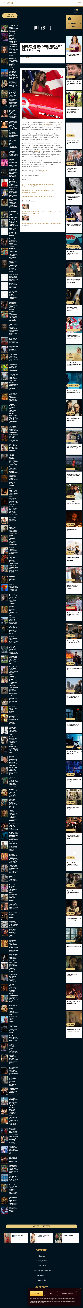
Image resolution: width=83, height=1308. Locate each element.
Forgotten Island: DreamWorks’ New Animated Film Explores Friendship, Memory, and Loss (13, 253)
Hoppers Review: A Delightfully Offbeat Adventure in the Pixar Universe (12, 409)
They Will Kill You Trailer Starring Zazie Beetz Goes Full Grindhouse (13, 501)
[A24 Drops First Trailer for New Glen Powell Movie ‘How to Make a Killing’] (4, 629)
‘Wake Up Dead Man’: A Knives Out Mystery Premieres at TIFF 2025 (13, 957)
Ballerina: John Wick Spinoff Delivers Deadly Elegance (74, 391)
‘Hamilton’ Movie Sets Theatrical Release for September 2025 (12, 1111)
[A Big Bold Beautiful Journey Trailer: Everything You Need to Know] (74, 99)
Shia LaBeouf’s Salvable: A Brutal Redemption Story (74, 447)
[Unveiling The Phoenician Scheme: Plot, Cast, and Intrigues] (74, 353)
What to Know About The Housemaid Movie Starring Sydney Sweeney (13, 771)
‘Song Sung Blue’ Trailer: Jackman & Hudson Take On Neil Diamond (12, 933)
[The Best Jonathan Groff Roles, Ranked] (74, 769)
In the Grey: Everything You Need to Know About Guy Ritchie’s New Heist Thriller (13, 376)
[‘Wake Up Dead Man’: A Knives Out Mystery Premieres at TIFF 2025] (4, 957)
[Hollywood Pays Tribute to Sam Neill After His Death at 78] (4, 154)
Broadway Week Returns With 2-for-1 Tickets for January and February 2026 (13, 510)
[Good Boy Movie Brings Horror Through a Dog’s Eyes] (4, 1038)
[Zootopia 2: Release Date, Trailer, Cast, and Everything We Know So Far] (4, 1149)
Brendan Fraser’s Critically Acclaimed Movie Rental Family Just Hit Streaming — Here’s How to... (13, 459)
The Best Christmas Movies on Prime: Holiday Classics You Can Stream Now (13, 611)
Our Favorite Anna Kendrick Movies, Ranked (72, 586)
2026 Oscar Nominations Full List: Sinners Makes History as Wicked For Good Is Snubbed (13, 480)
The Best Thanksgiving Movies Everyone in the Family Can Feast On (13, 640)
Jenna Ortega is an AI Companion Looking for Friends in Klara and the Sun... (13, 204)
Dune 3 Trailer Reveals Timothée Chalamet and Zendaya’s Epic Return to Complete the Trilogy (13, 266)
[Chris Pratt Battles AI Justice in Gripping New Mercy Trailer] (4, 620)
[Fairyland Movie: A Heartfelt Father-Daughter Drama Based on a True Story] (4, 1047)
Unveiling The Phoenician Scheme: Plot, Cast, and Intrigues (74, 364)
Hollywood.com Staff (28, 62)
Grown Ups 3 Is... (68, 1235)
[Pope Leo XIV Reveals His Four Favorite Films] (4, 701)
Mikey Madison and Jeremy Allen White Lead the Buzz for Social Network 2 (13, 1140)
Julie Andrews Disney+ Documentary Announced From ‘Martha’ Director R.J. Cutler (13, 104)
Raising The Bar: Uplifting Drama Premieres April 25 (72, 864)
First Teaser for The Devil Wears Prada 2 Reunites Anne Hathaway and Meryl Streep (13, 691)
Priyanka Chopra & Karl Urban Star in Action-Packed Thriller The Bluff (13, 492)
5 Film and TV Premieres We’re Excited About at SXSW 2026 (13, 357)
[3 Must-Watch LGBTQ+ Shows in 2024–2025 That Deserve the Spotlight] (74, 269)
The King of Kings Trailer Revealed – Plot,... (74, 1002)
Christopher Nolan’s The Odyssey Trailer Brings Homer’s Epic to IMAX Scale (13, 529)
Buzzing (70, 302)
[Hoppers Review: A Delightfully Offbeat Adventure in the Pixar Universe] (4, 407)
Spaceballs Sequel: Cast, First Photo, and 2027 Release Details (13, 924)
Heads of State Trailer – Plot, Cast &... (73, 808)
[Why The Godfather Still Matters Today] (74, 408)
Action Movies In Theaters (72, 975)
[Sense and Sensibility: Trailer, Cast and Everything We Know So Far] (4, 133)
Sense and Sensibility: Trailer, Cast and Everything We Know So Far (13, 134)
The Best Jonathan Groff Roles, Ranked (74, 780)
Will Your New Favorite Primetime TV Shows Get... (73, 837)
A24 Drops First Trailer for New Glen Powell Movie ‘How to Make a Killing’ (13, 629)
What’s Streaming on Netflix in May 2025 (73, 725)
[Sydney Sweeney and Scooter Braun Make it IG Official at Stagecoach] (74, 131)
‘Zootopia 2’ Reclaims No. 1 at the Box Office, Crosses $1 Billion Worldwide (13, 569)
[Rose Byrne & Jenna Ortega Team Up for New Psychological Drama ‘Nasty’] (4, 124)
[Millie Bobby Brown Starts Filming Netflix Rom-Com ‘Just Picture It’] (4, 906)
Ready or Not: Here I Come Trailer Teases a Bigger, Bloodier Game (13, 469)
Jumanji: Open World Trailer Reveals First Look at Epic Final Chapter (13, 94)
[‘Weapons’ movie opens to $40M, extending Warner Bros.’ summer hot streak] (4, 1080)
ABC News (38, 151)
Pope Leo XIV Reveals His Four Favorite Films (13, 701)
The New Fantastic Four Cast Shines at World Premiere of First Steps (13, 1178)
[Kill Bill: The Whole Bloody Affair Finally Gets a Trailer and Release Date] (4, 730)
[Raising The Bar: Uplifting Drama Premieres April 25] (74, 853)
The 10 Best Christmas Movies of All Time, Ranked (13, 520)
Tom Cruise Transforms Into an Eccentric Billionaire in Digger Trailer (13, 144)
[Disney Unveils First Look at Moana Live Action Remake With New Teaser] (4, 670)
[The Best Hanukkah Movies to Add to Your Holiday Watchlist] (4, 550)
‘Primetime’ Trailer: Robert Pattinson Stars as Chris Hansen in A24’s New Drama (13, 63)
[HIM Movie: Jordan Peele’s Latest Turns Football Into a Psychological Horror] (4, 1101)
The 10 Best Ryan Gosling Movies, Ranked (13, 1209)
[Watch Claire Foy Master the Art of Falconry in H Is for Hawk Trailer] (4, 749)
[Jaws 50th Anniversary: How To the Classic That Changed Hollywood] (74, 242)
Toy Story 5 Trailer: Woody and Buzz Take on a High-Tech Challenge (13, 447)
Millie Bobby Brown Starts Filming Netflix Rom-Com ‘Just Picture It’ (13, 906)
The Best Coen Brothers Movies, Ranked (13, 1019)
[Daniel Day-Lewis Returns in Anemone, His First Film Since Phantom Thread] (4, 1028)
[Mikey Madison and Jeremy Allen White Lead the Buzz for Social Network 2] (4, 1139)
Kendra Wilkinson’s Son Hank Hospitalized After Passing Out (41, 223)
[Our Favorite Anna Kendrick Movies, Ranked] (74, 575)
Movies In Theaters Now (74, 946)
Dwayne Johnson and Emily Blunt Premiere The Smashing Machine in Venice (13, 989)
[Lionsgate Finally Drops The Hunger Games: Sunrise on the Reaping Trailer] (4, 649)
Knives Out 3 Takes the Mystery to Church (12, 579)
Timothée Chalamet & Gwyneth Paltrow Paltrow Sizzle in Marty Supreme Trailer (13, 1060)
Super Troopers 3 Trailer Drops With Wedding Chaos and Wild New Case (13, 277)
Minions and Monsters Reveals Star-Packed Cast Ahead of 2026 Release (13, 232)
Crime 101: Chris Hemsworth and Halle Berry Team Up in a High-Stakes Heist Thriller (13, 782)
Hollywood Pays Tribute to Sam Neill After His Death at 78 (13, 153)
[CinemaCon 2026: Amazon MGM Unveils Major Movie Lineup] (4, 286)
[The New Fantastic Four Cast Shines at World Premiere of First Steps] (4, 1178)
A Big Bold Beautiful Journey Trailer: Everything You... (73, 111)
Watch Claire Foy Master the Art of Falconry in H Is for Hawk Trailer (13, 749)
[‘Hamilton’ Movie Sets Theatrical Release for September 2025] (4, 1110)
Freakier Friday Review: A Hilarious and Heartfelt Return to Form (13, 1091)
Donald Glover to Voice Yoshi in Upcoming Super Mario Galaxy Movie (13, 367)
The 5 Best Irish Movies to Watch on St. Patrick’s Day (13, 349)
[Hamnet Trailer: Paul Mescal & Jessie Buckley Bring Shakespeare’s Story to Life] (4, 868)
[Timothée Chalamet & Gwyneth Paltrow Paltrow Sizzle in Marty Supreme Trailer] (4, 1058)
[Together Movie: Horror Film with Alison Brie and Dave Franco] (74, 881)
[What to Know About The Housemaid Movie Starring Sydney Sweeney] (4, 770)
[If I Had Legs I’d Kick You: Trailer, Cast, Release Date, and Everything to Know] (4, 1070)
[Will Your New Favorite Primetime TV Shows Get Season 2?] (74, 825)
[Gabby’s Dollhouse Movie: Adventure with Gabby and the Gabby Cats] (74, 325)
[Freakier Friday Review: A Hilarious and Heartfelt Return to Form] (4, 1091)
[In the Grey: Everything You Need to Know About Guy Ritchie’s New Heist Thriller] (4, 376)
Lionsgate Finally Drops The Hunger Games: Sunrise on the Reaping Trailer (13, 650)
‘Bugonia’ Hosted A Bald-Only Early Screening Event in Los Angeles (13, 793)
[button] (78, 1290)
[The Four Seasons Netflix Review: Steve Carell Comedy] (74, 603)
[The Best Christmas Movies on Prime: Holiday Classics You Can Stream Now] (4, 609)
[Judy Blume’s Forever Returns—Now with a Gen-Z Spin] (74, 464)
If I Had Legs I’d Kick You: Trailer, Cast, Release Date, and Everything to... (13, 1071)
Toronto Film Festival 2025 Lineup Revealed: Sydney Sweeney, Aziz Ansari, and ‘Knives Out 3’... (13, 1190)
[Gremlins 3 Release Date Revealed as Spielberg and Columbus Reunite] (4, 740)
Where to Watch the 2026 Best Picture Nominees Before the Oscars (13, 386)
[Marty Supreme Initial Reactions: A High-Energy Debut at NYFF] (4, 878)
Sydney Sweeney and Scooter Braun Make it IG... (73, 142)
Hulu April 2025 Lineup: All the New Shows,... (73, 1030)
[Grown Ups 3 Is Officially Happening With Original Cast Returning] (4, 28)
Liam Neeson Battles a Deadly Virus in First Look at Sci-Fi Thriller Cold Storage (13, 1121)
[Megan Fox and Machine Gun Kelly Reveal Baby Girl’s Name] (74, 214)
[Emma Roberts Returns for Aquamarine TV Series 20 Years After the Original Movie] (4, 183)
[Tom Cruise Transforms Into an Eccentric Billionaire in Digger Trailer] (4, 143)
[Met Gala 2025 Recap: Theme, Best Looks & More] (74, 492)
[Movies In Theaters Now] (74, 936)
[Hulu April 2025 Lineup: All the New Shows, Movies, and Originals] (74, 1019)
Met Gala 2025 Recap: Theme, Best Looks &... (73, 502)
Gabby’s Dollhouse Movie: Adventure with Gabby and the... (73, 337)
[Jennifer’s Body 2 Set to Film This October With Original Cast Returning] (4, 113)
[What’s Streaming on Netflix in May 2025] (74, 714)
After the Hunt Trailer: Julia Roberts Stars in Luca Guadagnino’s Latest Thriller (13, 1201)
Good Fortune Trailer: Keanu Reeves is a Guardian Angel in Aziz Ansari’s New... (13, 1169)
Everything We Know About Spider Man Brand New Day (13, 340)
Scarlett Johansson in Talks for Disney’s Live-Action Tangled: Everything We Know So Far (13, 858)
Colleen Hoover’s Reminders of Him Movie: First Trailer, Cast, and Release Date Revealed (13, 815)
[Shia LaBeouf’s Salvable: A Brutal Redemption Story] (74, 436)
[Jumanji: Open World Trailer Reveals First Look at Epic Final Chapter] (4, 94)
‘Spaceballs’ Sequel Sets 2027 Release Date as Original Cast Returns (13, 242)
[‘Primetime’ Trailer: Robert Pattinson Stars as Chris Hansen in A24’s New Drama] (4, 61)
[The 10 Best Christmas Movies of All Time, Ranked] (4, 520)
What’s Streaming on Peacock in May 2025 (73, 697)
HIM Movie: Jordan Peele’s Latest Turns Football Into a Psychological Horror (13, 1101)
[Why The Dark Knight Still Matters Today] (74, 742)
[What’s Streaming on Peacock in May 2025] (74, 686)
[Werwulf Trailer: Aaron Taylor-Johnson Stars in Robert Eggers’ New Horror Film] (4, 172)
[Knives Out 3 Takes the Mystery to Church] (4, 579)
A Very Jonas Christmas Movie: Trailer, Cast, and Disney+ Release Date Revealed (13, 967)
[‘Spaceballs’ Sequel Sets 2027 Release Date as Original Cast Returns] (4, 242)
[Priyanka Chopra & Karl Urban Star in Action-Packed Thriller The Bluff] (4, 491)
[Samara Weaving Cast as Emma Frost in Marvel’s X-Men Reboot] (4, 84)
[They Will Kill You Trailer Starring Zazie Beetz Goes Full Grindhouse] (4, 501)
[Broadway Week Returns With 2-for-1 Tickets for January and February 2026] (4, 509)
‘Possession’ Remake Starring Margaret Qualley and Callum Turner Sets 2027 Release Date (13, 39)
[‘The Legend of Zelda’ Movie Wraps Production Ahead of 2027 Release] (4, 294)
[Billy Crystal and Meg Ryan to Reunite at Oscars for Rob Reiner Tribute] (4, 429)
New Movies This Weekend (72, 530)
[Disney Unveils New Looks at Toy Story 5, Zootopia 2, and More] (4, 998)
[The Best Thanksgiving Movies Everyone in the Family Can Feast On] (4, 639)
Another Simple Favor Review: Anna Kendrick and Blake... (74, 559)
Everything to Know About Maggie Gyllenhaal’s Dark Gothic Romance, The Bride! (13, 398)
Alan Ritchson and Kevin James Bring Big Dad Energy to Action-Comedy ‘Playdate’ (13, 719)
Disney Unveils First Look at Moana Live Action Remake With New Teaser (13, 670)
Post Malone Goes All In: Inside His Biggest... (74, 919)
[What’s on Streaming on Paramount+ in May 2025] (74, 631)
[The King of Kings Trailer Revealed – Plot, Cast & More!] (74, 992)
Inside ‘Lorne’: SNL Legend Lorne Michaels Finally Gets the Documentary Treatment (13, 419)
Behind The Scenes (73, 246)
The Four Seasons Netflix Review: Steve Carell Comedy (74, 614)
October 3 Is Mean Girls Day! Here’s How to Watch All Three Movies (13, 888)
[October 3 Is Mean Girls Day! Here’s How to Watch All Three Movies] (4, 888)
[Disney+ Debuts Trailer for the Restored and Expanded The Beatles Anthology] (4, 679)
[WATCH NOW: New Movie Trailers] (74, 658)
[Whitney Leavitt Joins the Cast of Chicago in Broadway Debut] (74, 44)
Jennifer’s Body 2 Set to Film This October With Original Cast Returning (13, 114)
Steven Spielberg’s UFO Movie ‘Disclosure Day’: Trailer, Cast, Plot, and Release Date (13, 540)
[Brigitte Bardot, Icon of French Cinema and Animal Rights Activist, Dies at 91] (74, 186)
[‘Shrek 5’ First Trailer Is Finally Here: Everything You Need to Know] (4, 214)
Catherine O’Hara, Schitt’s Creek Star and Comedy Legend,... (73, 170)
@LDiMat (45, 171)
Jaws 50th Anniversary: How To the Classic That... (74, 253)
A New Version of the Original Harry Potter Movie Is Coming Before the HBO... (13, 660)
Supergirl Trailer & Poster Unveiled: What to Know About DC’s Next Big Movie (13, 588)
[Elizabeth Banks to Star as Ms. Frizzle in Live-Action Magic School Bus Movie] (4, 192)
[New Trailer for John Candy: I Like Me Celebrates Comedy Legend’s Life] (4, 977)
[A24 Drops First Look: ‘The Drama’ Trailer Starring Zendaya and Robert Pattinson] (4, 597)
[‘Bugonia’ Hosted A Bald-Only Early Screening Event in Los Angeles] (4, 792)
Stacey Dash (47, 124)
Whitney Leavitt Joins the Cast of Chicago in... (74, 55)
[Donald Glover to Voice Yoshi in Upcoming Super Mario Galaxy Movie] (4, 367)
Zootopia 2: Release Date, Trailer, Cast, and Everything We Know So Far (13, 1150)
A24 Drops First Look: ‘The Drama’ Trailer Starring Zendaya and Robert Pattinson (13, 599)
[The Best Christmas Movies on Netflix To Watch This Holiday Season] (4, 559)
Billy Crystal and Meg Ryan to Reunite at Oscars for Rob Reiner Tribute (13, 429)
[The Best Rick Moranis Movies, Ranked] (4, 916)
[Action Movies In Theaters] (74, 964)
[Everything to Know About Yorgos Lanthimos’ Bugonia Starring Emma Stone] (4, 1008)
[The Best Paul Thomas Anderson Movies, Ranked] (4, 897)
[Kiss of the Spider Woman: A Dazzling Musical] (74, 297)
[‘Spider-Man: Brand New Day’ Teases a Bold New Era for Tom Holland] (4, 1131)
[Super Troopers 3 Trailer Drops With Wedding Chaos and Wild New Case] (4, 277)
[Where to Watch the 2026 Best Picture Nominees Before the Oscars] (4, 385)
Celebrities (71, 49)
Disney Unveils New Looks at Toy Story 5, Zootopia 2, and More (13, 998)
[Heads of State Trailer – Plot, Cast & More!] (74, 797)
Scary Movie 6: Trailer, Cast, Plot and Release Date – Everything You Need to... (13, 438)
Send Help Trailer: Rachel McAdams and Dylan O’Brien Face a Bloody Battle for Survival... (13, 846)
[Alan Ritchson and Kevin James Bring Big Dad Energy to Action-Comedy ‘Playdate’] (4, 718)
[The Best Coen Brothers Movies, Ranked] (4, 1019)
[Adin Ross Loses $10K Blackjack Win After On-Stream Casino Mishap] (74, 72)
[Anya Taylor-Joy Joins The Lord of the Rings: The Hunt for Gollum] (4, 223)
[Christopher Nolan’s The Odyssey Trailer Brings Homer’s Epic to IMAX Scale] (4, 528)
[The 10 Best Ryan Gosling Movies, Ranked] (4, 1210)
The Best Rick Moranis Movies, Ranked (13, 915)
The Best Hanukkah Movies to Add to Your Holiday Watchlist (13, 550)
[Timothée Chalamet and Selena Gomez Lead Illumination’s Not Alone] (4, 162)
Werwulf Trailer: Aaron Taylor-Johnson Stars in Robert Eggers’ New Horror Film (13, 173)
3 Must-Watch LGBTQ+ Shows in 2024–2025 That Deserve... (73, 281)
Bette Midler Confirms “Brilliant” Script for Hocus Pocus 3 (13, 827)
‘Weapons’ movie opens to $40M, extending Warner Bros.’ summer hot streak (13, 1081)
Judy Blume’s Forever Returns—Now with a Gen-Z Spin (73, 476)
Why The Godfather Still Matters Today (73, 419)
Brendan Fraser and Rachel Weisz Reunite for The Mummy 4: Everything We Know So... (13, 761)
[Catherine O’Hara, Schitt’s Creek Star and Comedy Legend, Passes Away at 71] (74, 158)
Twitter (59, 124)
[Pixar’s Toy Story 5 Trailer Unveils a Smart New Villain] (4, 709)
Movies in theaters (9, 16)
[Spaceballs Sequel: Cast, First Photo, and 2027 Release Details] (4, 924)
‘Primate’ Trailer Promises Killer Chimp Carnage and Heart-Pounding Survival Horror (13, 836)
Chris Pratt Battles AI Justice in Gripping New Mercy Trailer (13, 620)
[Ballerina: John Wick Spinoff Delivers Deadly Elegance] (74, 381)
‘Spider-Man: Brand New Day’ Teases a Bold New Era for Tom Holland (13, 1131)
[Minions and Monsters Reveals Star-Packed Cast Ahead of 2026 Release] (4, 231)
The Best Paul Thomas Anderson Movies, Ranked (13, 897)
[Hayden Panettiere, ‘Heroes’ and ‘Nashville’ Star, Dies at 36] (33, 1238)
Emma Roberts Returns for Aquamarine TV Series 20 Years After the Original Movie (13, 183)
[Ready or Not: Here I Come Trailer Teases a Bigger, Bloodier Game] (4, 470)
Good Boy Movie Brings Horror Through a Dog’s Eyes (13, 1038)
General (70, 746)
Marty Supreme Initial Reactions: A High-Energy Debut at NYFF (13, 878)
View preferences (67, 1293)
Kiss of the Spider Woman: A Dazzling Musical (72, 309)
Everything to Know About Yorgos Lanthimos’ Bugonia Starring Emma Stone (13, 1010)
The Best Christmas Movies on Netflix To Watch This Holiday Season (13, 559)
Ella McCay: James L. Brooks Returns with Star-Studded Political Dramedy (13, 804)
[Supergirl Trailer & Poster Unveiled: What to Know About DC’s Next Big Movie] (4, 587)
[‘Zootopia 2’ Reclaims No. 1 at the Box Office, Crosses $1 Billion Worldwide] (4, 568)
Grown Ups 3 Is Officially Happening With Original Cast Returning (13, 28)
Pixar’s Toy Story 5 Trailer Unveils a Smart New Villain (13, 709)
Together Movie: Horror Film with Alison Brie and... (73, 892)
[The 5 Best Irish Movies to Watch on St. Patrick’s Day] (4, 349)
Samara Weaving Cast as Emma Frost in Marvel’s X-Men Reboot (13, 84)
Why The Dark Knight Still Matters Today (74, 752)
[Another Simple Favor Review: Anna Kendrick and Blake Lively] (74, 547)
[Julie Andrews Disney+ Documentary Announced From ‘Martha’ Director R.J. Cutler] (4, 102)
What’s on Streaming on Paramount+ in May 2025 (74, 641)
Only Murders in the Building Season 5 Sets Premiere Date (13, 1159)
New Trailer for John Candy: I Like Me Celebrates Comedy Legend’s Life (13, 978)
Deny (51, 1293)
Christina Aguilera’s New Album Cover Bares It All (38, 196)
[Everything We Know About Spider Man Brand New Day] (4, 341)
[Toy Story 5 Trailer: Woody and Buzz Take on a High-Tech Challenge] (4, 447)
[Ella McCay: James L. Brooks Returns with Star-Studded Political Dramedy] (4, 802)
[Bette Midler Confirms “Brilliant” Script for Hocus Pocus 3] (4, 827)
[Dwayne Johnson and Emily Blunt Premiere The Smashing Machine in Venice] (4, 987)
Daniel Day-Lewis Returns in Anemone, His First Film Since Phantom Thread (13, 1028)
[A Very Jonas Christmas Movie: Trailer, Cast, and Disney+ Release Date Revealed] (4, 965)
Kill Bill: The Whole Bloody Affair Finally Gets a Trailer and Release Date (13, 731)
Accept (36, 1293)
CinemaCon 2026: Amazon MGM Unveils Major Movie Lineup (13, 286)
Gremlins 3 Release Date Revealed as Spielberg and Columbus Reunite (13, 740)
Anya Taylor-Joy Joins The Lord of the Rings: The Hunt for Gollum (13, 222)
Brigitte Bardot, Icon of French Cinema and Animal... (73, 198)
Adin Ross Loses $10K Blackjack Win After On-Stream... (74, 83)
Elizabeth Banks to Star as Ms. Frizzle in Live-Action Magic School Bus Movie (13, 193)
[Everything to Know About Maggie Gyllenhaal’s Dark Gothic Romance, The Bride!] (4, 396)
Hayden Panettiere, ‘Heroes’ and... (43, 1235)
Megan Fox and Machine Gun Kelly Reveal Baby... (74, 224)
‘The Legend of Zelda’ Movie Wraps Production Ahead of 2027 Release (13, 295)
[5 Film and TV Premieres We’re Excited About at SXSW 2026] (4, 357)
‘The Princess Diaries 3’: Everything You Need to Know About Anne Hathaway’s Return (13, 51)
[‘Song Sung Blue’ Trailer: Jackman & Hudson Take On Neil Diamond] (4, 932)
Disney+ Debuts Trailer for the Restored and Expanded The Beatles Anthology (13, 681)
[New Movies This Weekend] (74, 519)
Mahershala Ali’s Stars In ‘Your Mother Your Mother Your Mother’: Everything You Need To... (13, 74)
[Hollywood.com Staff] (74, 18)
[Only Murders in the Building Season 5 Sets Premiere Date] (4, 1160)
